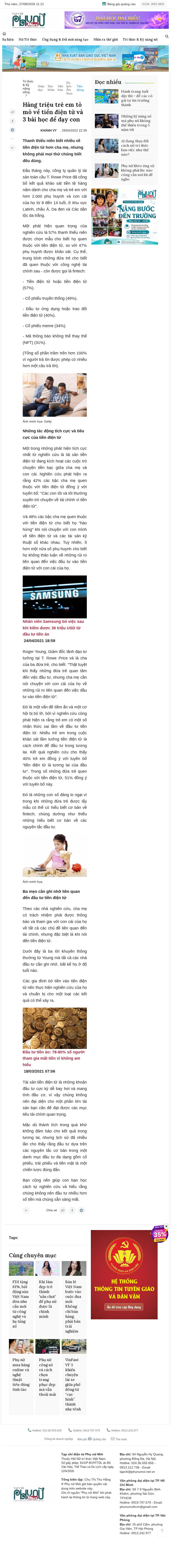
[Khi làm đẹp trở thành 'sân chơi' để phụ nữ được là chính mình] (47, 1268)
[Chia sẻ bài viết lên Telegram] (12, 130)
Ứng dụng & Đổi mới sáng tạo (65, 39)
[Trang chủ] (4, 33)
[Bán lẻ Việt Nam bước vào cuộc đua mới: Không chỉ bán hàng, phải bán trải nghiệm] (74, 1268)
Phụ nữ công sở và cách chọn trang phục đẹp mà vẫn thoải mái (47, 1377)
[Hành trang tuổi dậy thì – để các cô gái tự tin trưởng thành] (106, 96)
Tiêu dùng (80, 88)
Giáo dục (41, 88)
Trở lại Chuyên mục (26, 1210)
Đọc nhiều (108, 82)
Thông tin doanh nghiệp (58, 1439)
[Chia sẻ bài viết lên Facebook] (12, 121)
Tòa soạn (121, 1439)
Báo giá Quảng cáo (91, 1439)
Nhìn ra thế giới (106, 39)
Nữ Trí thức (28, 39)
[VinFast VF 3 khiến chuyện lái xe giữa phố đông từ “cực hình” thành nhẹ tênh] (74, 1346)
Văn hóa (60, 88)
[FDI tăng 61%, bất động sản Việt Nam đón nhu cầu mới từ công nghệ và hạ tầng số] (21, 1268)
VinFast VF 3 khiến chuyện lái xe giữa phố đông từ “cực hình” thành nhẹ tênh (73, 1384)
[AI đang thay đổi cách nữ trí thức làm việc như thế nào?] (106, 146)
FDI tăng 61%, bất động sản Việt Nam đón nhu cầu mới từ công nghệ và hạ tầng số (20, 1304)
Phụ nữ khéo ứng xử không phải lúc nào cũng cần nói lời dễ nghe (137, 172)
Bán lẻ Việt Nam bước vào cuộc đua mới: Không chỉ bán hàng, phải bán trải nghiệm (73, 1306)
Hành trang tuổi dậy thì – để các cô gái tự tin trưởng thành (137, 98)
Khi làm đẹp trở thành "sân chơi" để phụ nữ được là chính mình (47, 1299)
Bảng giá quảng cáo (121, 4)
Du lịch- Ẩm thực (69, 88)
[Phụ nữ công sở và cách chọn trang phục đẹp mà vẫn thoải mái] (47, 1346)
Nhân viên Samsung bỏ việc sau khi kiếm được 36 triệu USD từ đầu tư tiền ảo (53, 628)
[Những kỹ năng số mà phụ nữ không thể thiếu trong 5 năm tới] (106, 121)
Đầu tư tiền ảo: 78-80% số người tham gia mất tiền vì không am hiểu (54, 1058)
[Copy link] (12, 112)
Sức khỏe (51, 88)
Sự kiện (8, 39)
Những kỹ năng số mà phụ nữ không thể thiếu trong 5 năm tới (136, 123)
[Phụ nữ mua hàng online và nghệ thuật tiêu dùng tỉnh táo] (21, 1346)
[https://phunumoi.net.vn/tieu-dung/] (12, 147)
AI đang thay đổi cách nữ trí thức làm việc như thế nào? (135, 148)
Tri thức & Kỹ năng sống (142, 39)
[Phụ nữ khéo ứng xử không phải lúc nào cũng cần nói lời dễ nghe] (106, 170)
